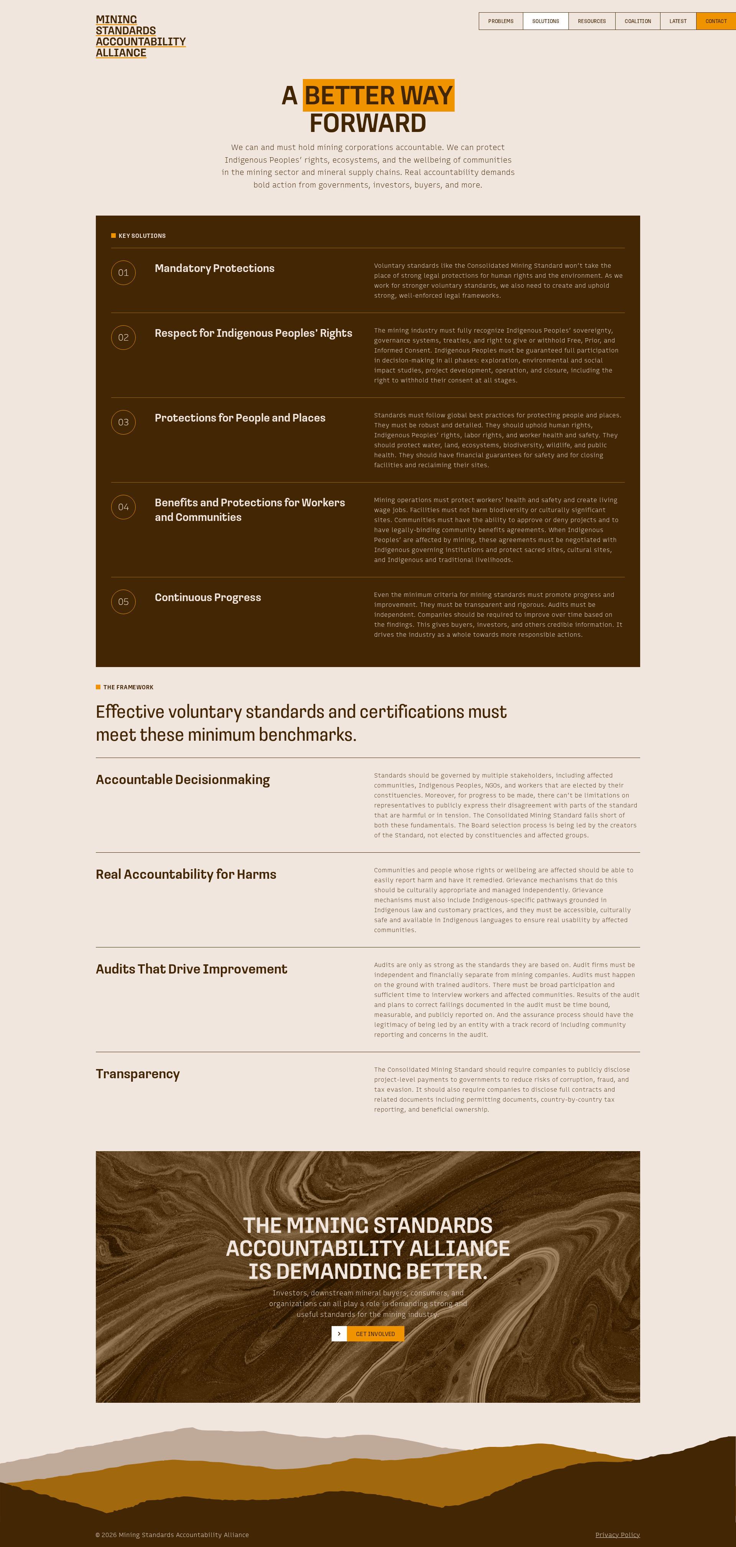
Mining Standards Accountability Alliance (184, 1535)
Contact (716, 21)
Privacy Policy (618, 1535)
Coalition (638, 21)
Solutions (545, 21)
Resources (592, 21)
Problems (501, 21)
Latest (678, 21)
